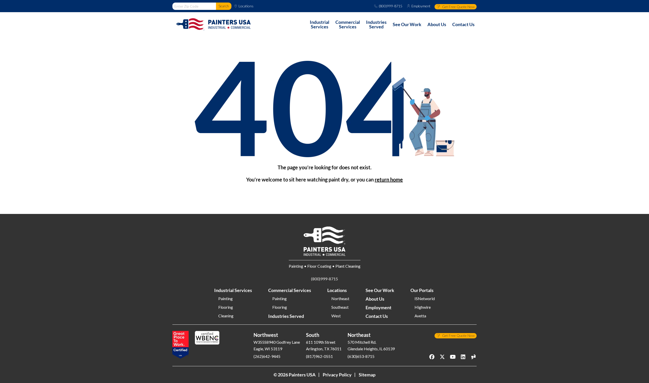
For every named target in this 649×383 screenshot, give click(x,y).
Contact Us (377, 316)
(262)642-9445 (267, 356)
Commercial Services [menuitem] (347, 24)
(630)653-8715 (361, 356)
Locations (246, 6)
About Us (375, 299)
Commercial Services (289, 290)
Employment (420, 6)
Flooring (225, 307)
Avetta (420, 316)
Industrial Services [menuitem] (319, 24)
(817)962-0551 (319, 356)
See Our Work (380, 290)
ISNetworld (424, 299)
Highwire (422, 307)
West (336, 316)
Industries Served (286, 316)
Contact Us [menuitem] (463, 24)
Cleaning (225, 316)
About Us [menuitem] (436, 24)
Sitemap (367, 374)
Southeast (340, 307)
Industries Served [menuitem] (376, 24)
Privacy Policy (337, 374)
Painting (225, 299)
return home (389, 179)
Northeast (340, 299)
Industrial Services (233, 290)
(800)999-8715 (390, 6)
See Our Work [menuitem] (407, 24)
